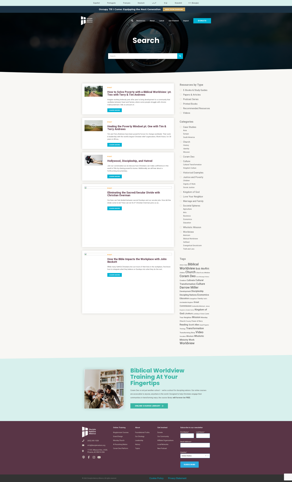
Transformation (195, 328)
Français (126, 3)
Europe (186, 134)
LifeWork (189, 313)
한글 (165, 3)
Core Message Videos (202, 276)
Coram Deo (188, 156)
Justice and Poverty (193, 177)
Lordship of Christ (199, 314)
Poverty (188, 321)
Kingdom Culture (189, 168)
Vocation (183, 336)
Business (187, 216)
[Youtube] (99, 457)
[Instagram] (93, 457)
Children (186, 180)
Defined (186, 242)
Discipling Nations (188, 295)
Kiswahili (178, 3)
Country (183, 452)
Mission (186, 152)
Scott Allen (194, 324)
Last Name (200, 432)
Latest (161, 21)
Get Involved (174, 21)
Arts (184, 212)
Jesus (208, 306)
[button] (132, 21)
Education (187, 223)
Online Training (119, 428)
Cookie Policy (156, 478)
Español (96, 3)
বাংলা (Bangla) (193, 3)
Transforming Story (187, 333)
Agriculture (187, 209)
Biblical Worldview (190, 239)
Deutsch (141, 3)
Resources (140, 21)
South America (189, 137)
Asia (185, 130)
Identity (186, 149)
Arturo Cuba (183, 265)
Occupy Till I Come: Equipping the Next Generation (130, 9)
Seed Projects (204, 325)
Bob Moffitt (202, 268)
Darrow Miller (189, 287)
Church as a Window (203, 272)
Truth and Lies (188, 249)
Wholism (190, 336)
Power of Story (197, 321)
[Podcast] (83, 457)
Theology (182, 329)
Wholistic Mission (192, 227)
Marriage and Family (193, 201)
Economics (187, 219)
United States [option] (187, 456)
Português (111, 3)
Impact (186, 21)
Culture (186, 161)
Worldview (188, 232)
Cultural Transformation (192, 165)
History (186, 145)
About (152, 21)
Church (186, 141)
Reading (184, 324)
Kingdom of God (191, 192)
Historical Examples (193, 172)
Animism (186, 235)
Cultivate (191, 280)
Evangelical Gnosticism (192, 245)
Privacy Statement (177, 478)
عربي (154, 2)
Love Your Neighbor (193, 196)
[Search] (180, 56)
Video (199, 332)
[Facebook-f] (88, 457)
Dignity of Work (189, 184)
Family (200, 299)
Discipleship (197, 291)
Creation (183, 280)
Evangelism (193, 298)
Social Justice (188, 187)
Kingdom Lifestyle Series (187, 310)
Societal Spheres (191, 205)
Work (191, 339)
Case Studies (189, 127)
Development (185, 291)
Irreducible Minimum (198, 306)
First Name (184, 432)
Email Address (185, 441)
